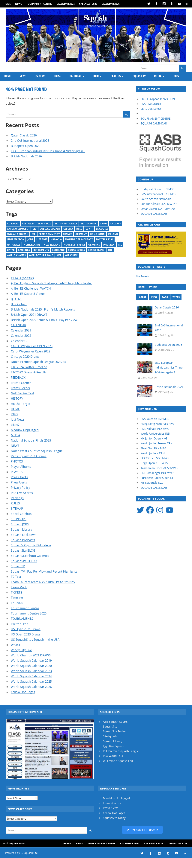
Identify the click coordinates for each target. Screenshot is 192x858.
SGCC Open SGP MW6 (155, 458)
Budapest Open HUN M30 (157, 189)
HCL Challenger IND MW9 (157, 473)
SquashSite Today (114, 731)
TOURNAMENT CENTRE (155, 118)
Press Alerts (19, 477)
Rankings (24, 250)
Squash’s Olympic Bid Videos (31, 545)
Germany (81, 234)
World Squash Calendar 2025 (31, 681)
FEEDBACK (18, 377)
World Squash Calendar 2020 (31, 666)
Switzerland (96, 250)
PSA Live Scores (22, 493)
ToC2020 (17, 603)
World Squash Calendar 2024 (31, 676)
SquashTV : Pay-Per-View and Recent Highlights (44, 571)
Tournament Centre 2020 (28, 613)
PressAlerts (19, 482)
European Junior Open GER (158, 478)
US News (40, 76)
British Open (89, 223)
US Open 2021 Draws (25, 629)
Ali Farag (13, 223)
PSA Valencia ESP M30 (155, 419)
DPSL (79, 228)
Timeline (17, 598)
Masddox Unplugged (116, 798)
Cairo (103, 223)
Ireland (113, 234)
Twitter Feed (19, 624)
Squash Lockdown (23, 535)
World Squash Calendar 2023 (31, 671)
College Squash (50, 228)
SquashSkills (76, 250)
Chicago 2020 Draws (25, 357)
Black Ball (44, 223)
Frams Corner (20, 388)
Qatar (11, 250)
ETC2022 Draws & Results (29, 372)
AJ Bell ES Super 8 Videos (28, 294)
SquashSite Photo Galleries (30, 556)
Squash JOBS (20, 524)
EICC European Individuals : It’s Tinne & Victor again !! (48, 151)
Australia (28, 223)
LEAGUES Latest (151, 108)
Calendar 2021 (21, 330)
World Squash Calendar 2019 (31, 660)
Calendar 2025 (88, 3)
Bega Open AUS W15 (154, 463)
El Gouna (102, 228)
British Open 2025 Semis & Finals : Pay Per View (44, 320)
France (67, 234)
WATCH (16, 645)
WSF (59, 255)
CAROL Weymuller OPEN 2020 (31, 346)
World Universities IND (155, 433)
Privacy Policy (20, 488)
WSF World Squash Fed (118, 761)
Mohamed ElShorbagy (79, 239)
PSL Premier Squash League (121, 751)
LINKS (15, 425)
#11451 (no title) (22, 278)
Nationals (13, 244)
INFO (96, 76)
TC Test (16, 577)
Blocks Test (19, 304)
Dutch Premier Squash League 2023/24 (38, 362)
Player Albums (21, 467)
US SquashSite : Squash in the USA (35, 640)
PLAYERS (116, 76)
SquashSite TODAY (24, 561)
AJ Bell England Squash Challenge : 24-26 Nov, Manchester (51, 283)
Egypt (89, 228)
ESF (33, 234)
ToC (110, 250)
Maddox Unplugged (25, 430)
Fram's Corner (112, 803)
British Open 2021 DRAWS (29, 315)
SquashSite (110, 726)
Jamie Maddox (15, 239)
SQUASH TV (139, 76)
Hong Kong (97, 234)
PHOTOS (17, 461)
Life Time (41, 239)
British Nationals (66, 223)
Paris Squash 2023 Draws (28, 456)
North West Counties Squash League (37, 451)
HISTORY (17, 398)
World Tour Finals (41, 255)
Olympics (94, 244)
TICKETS (16, 592)
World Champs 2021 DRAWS (31, 655)
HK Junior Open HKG (154, 438)
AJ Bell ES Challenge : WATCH (31, 288)
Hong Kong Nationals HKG (157, 423)
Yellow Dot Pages (23, 692)
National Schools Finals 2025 (31, 440)
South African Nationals (156, 199)
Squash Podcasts (23, 540)
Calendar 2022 (21, 336)
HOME (7, 3)
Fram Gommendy (49, 234)
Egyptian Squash (113, 746)
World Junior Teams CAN (156, 443)
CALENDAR (75, 76)
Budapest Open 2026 (25, 146)
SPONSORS (18, 519)
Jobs (30, 239)
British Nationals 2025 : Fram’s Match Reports (43, 309)
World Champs (16, 255)
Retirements (41, 250)
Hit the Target (20, 404)
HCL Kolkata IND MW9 (155, 428)
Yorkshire (71, 255)
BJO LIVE (16, 299)
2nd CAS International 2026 (30, 141)
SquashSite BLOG (23, 550)
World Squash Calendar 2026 (31, 687)
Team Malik (19, 587)
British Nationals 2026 (26, 156)
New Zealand (52, 244)
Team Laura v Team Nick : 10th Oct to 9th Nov (43, 582)
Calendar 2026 (111, 3)
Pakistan (109, 244)
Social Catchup (21, 514)
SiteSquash (110, 736)
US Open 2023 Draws (25, 634)
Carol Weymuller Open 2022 (30, 351)
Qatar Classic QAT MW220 (158, 209)
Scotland (58, 250)
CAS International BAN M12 (158, 194)
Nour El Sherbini (74, 244)
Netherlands (32, 244)
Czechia (68, 228)
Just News (18, 419)
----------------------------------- (157, 113)
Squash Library (21, 529)
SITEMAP (17, 508)
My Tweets (143, 276)
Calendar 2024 (66, 3)
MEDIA (157, 76)
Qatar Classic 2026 (24, 135)
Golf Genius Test (22, 393)
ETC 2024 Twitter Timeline (29, 367)
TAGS (165, 297)
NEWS (18, 3)
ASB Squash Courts (115, 721)
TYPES (176, 297)
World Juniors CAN (153, 453)
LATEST (142, 297)
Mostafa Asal (104, 239)
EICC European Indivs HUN (158, 99)
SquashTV (18, 566)
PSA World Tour (113, 756)
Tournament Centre (39, 3)
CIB (34, 228)
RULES (15, 503)
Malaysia (56, 239)
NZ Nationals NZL (152, 482)
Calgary (115, 223)
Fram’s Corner (21, 383)
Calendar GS (19, 341)
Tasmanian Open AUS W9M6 (159, 468)
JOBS (176, 76)
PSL (120, 244)
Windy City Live (21, 650)
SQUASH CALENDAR (154, 123)
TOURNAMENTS (22, 619)
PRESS (57, 76)
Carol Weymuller (18, 228)
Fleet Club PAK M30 (153, 448)
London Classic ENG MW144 (159, 204)
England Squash (17, 234)
